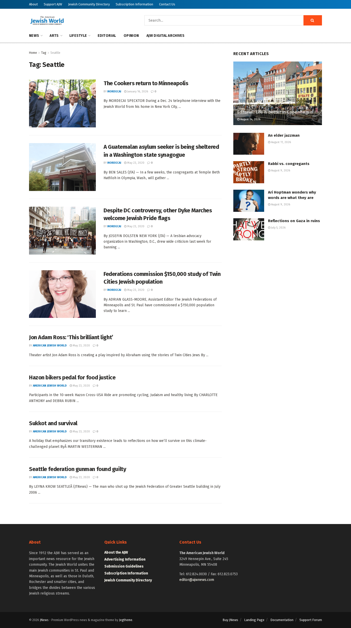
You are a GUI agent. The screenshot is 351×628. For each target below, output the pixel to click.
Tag (43, 53)
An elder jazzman (284, 135)
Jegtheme (125, 620)
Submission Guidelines (124, 566)
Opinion (131, 35)
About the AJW (116, 552)
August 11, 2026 (280, 142)
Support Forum (310, 620)
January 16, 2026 (137, 91)
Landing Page (254, 620)
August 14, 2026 (249, 119)
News (34, 35)
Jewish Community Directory (89, 4)
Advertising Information (124, 559)
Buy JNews (230, 620)
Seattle (55, 53)
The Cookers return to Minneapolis (146, 83)
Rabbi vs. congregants (288, 163)
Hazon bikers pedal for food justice (72, 377)
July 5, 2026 (277, 227)
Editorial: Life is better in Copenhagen (275, 112)
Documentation (281, 620)
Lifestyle (78, 35)
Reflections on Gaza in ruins (294, 221)
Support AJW (53, 4)
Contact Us (167, 4)
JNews (44, 620)
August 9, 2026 (280, 170)
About (33, 4)
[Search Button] (312, 20)
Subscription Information (134, 4)
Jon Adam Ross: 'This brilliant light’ (71, 337)
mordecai (114, 91)
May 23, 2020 (135, 162)
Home (33, 53)
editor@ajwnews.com (196, 580)
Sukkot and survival (53, 423)
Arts (54, 35)
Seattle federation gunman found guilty (77, 469)
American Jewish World (50, 345)
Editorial (107, 35)
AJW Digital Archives (165, 35)
